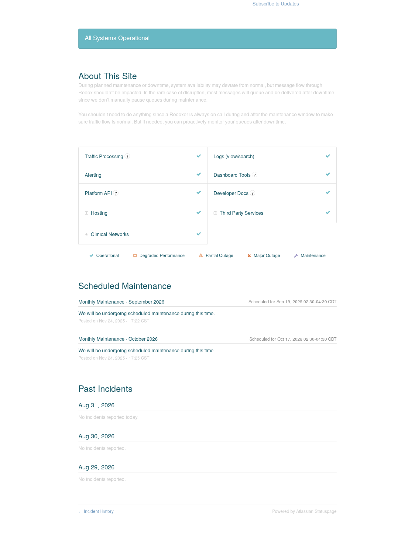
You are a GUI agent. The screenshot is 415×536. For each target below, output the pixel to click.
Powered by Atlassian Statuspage (304, 511)
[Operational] (198, 156)
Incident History (96, 511)
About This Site (107, 75)
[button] (275, 3)
